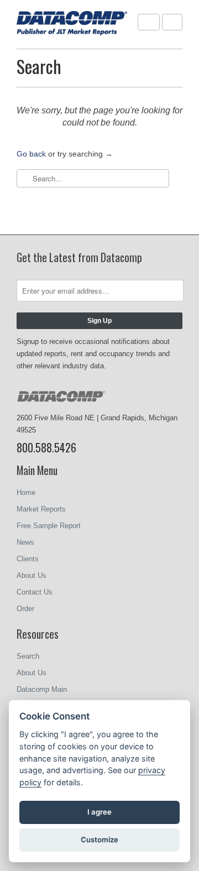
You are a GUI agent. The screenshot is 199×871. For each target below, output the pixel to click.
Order (25, 608)
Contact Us (35, 592)
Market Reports (41, 509)
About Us (31, 575)
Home (26, 492)
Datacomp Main (42, 689)
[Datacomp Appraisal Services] (72, 24)
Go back (31, 153)
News (25, 542)
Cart (172, 22)
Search (28, 656)
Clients (28, 559)
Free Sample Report (49, 525)
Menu (149, 22)
